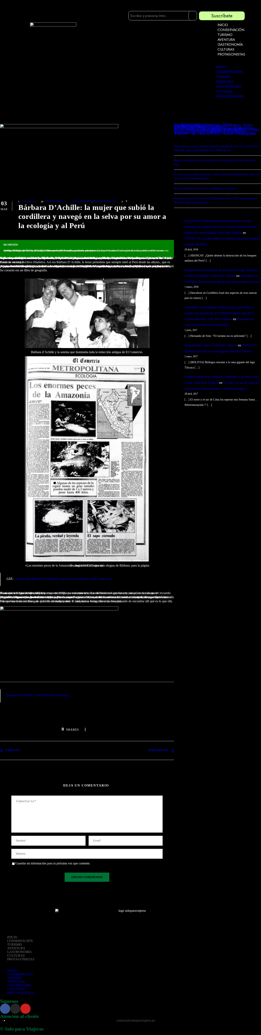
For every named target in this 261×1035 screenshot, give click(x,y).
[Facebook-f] (5, 1009)
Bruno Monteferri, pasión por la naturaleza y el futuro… (206, 188)
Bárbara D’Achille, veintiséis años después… (39, 695)
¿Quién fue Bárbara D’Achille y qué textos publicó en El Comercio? (63, 579)
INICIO (223, 24)
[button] (228, 62)
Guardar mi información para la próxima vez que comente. (52, 863)
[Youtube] (25, 1009)
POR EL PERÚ (54, 201)
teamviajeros (29, 201)
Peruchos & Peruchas (104, 201)
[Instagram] (15, 1009)
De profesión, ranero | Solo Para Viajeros (211, 345)
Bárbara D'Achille (82, 201)
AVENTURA (226, 39)
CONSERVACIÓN (231, 29)
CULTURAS (226, 49)
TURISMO (225, 34)
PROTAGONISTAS (231, 54)
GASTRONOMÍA (230, 44)
